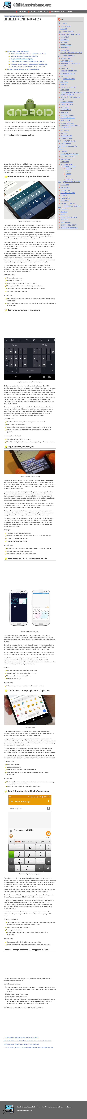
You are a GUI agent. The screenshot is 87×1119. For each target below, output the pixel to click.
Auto (65, 23)
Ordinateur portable (68, 217)
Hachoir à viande (67, 115)
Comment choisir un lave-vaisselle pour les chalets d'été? (21, 1037)
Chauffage (64, 201)
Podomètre (64, 50)
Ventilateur (65, 187)
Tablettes (64, 219)
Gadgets (63, 29)
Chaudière (64, 185)
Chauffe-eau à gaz (67, 193)
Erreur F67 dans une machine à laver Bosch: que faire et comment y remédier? (27, 1041)
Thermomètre (65, 45)
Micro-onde (64, 107)
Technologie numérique (72, 206)
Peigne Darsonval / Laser (70, 34)
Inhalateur (64, 37)
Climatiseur (65, 198)
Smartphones (65, 222)
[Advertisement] (30, 34)
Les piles (63, 212)
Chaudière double (67, 118)
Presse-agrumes (67, 123)
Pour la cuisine (69, 79)
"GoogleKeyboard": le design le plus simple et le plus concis (29, 64)
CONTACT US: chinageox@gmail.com (51, 1107)
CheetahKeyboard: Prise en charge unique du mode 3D (27, 61)
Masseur (63, 42)
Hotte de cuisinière (68, 87)
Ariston (69, 168)
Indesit (68, 174)
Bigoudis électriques (68, 71)
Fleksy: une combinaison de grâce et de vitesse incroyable (28, 53)
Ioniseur (63, 195)
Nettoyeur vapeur (67, 156)
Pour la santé (68, 31)
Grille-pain (64, 130)
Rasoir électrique (67, 73)
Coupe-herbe (65, 143)
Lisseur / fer (65, 58)
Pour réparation (69, 141)
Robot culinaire (66, 104)
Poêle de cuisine (66, 102)
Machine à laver (66, 164)
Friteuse (63, 133)
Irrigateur (64, 39)
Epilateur (64, 76)
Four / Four (64, 90)
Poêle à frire (65, 120)
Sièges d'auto (65, 26)
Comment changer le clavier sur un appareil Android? (23, 69)
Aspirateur (64, 162)
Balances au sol (66, 61)
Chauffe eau (65, 190)
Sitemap (68, 1107)
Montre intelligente (68, 225)
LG (66, 176)
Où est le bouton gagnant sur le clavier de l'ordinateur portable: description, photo (28, 1047)
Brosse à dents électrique (71, 53)
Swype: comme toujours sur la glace (22, 59)
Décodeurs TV (66, 209)
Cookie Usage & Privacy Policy (61, 11)
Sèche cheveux (66, 68)
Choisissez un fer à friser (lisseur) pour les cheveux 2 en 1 (21, 1044)
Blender (63, 84)
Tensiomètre (65, 47)
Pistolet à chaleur (67, 203)
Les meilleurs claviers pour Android (18, 51)
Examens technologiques (39, 11)
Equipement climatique (71, 182)
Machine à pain (66, 135)
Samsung (69, 179)
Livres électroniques (69, 227)
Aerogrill (64, 82)
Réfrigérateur (66, 138)
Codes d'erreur (69, 166)
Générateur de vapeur (69, 154)
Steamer (63, 151)
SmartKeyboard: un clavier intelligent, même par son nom (28, 66)
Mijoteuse (64, 112)
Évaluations (22, 11)
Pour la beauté (69, 55)
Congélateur (65, 110)
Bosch (68, 171)
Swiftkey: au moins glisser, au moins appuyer (24, 56)
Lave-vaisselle (66, 159)
